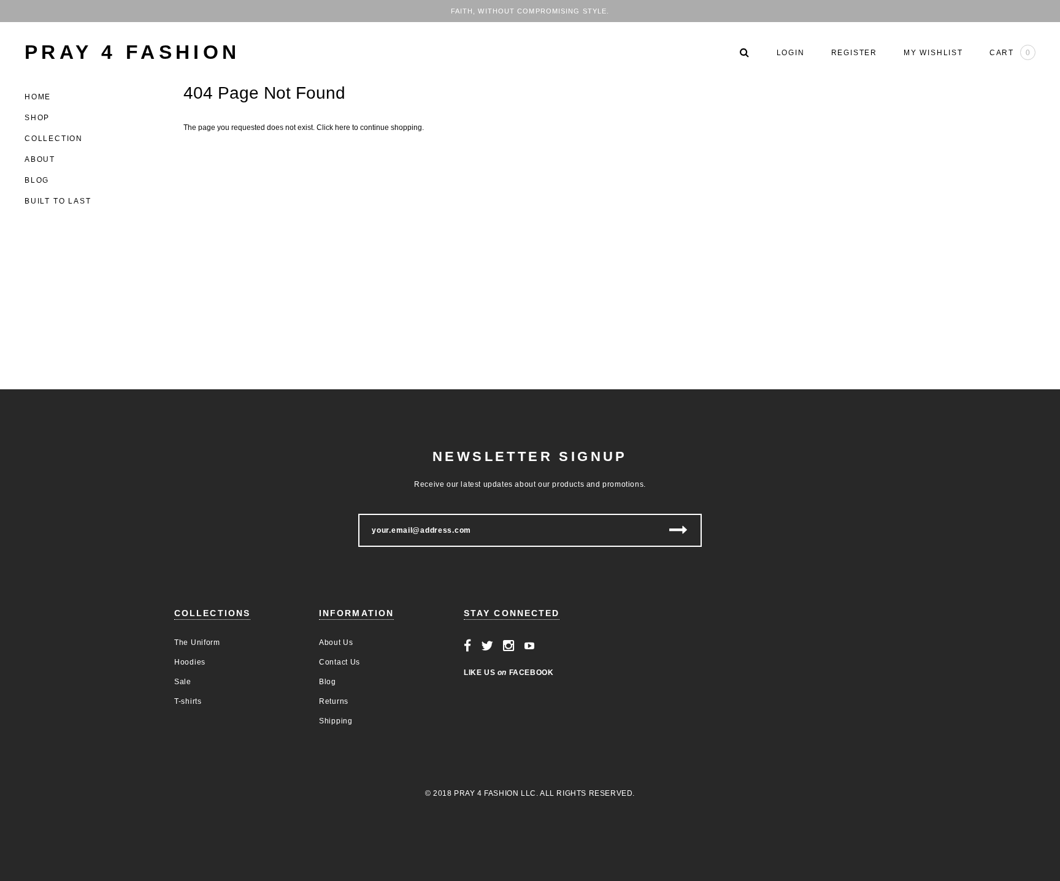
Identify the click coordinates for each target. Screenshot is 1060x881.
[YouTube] (529, 646)
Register (854, 52)
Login (791, 52)
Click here (334, 127)
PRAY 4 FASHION (132, 52)
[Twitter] (487, 646)
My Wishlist (933, 52)
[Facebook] (468, 646)
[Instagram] (509, 646)
